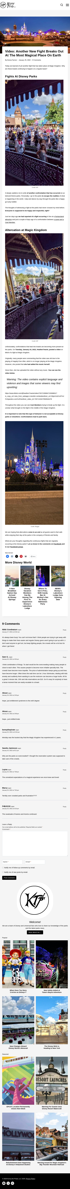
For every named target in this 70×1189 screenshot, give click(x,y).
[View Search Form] (61, 5)
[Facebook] (3, 1183)
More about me (34, 932)
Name (5, 862)
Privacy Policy (30, 1179)
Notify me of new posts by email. (16, 872)
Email (28, 862)
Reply (64, 630)
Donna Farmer (12, 60)
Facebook (58, 544)
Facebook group (16, 547)
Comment (6, 829)
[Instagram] (12, 1183)
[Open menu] (67, 5)
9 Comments (36, 60)
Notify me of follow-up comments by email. (19, 868)
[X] (8, 1183)
